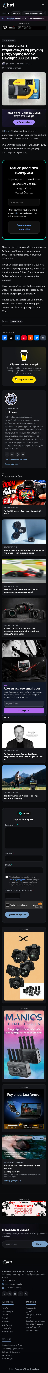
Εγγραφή (38, 1244)
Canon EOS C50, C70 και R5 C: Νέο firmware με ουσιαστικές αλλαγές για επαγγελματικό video (21, 631)
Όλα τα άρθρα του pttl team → (17, 459)
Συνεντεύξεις (7, 1331)
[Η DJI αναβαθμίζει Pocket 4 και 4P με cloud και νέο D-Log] (24, 777)
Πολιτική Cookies (33, 1330)
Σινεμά (5, 1318)
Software (5, 1321)
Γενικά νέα (6, 1328)
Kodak (7, 131)
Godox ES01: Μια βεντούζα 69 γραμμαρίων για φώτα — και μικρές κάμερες (24, 551)
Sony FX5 (16, 13)
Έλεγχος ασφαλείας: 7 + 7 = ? (19, 890)
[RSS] (26, 1294)
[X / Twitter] (7, 454)
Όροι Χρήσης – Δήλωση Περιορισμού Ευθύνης (35, 1322)
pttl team (10, 63)
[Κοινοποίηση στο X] (11, 337)
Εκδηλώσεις (7, 1325)
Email (8, 865)
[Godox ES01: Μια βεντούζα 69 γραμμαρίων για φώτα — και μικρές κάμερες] (24, 531)
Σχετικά (29, 1311)
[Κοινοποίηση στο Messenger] (36, 337)
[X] (20, 1294)
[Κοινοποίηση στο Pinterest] (24, 337)
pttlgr (16, 213)
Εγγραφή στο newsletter (24, 227)
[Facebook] (12, 454)
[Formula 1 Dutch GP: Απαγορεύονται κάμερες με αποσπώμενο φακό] (24, 571)
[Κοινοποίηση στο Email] (43, 337)
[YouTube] (23, 454)
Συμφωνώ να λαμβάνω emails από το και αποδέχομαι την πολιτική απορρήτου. (22, 213)
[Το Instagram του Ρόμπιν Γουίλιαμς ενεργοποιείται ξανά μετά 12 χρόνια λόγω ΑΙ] (24, 735)
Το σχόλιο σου (11, 825)
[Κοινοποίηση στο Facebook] (4, 337)
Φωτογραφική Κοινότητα (12, 1348)
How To (5, 1308)
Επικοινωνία (10, 1280)
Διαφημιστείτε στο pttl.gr (33, 1316)
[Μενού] (43, 5)
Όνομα (9, 853)
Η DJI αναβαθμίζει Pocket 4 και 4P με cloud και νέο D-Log (21, 797)
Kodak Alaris (16, 321)
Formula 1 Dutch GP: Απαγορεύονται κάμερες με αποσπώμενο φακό (21, 590)
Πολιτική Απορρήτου (17, 880)
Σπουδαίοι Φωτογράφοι (12, 1345)
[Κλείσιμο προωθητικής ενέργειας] (43, 660)
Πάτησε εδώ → (25, 122)
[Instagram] (17, 454)
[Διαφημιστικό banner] (24, 28)
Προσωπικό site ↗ (12, 464)
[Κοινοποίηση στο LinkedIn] (17, 337)
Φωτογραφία (9, 41)
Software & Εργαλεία (10, 1352)
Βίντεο (5, 1314)
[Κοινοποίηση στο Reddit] (30, 337)
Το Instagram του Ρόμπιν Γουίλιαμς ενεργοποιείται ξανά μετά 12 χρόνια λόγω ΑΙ (23, 756)
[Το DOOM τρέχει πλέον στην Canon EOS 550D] (24, 492)
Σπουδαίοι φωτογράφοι (33, 13)
